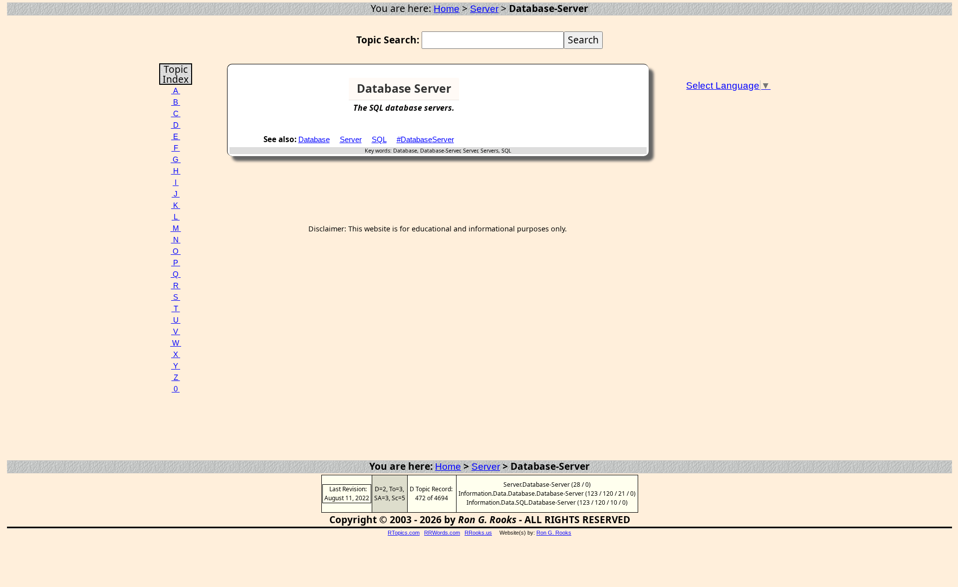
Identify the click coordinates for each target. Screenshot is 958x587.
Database (314, 139)
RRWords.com (442, 533)
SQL (379, 139)
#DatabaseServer (425, 139)
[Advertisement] (608, 92)
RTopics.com (404, 533)
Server (484, 8)
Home (447, 8)
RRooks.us (478, 533)
